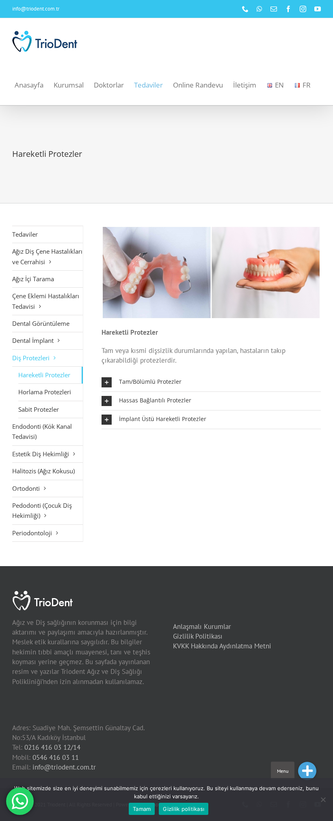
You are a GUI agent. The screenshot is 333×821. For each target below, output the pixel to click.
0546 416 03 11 (55, 757)
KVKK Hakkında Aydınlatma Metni (222, 645)
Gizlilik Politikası (198, 636)
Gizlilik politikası (183, 809)
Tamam (142, 809)
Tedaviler (25, 234)
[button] (211, 382)
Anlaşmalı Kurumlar (202, 626)
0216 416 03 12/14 (52, 747)
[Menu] (307, 771)
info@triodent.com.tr (35, 8)
